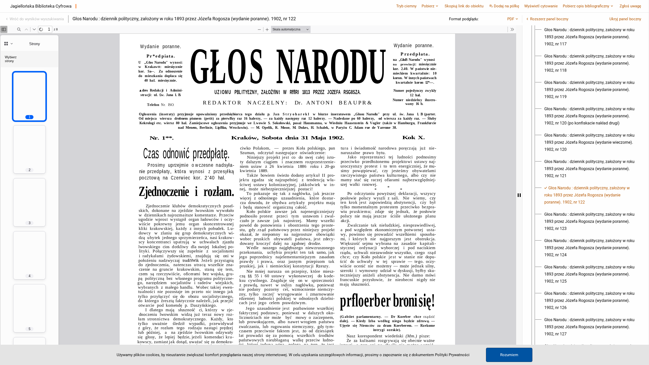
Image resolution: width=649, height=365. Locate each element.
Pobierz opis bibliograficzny (586, 6)
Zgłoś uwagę (630, 6)
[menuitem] (590, 37)
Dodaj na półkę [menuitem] (506, 6)
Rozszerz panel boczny (549, 19)
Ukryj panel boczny (625, 19)
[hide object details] (519, 195)
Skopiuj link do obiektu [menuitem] (464, 6)
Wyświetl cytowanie (541, 6)
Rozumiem (509, 355)
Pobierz (428, 6)
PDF (510, 19)
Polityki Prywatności (452, 355)
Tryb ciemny (406, 6)
